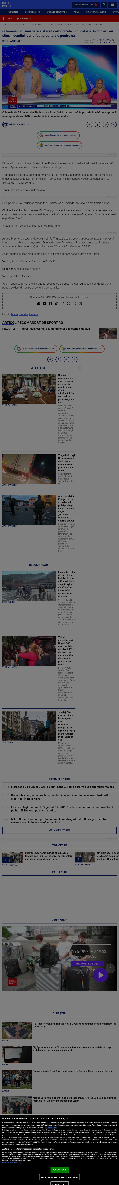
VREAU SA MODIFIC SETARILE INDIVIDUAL (59, 1177)
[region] (59, 1149)
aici (92, 1137)
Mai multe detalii (51, 1128)
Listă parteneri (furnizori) (11, 1163)
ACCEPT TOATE (59, 1170)
